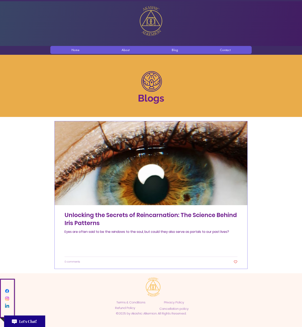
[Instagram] (7, 298)
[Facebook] (7, 291)
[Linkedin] (7, 306)
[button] (125, 50)
